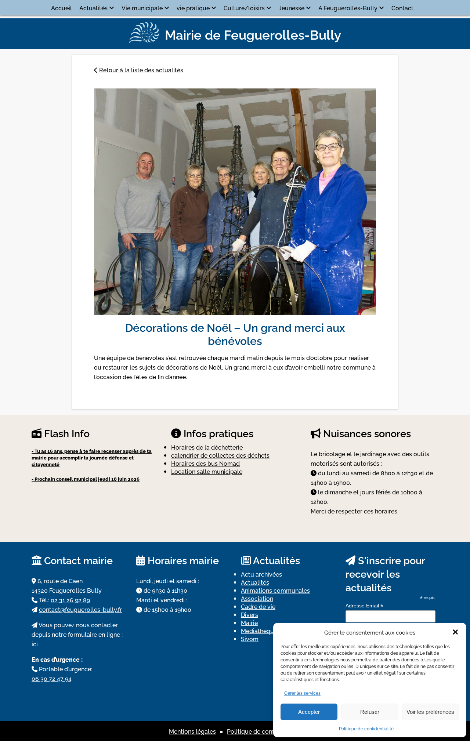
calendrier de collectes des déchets (220, 455)
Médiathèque (259, 630)
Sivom (249, 639)
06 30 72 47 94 (52, 678)
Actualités (93, 8)
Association (257, 598)
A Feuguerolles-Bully (347, 8)
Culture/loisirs (244, 8)
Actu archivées (261, 574)
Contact (402, 8)
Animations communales (275, 590)
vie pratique (193, 8)
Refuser (369, 712)
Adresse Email (364, 605)
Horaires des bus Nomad (205, 463)
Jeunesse (291, 8)
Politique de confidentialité (366, 728)
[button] (455, 632)
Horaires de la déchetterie (207, 447)
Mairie (249, 622)
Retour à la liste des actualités (140, 70)
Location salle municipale (206, 471)
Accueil (61, 8)
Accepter (309, 712)
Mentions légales (192, 731)
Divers (249, 614)
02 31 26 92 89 (70, 600)
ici (35, 644)
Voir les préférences (430, 712)
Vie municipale (142, 8)
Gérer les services (302, 693)
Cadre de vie (258, 606)
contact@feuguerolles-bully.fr (80, 609)
